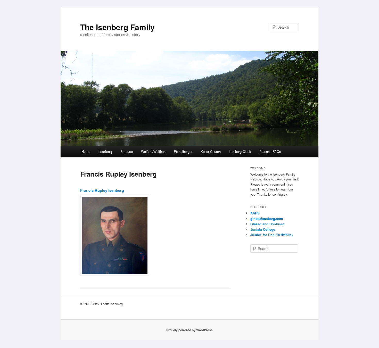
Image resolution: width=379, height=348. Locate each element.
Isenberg (105, 151)
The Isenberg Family (117, 26)
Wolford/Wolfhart (153, 151)
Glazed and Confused (267, 223)
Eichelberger (183, 151)
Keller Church (211, 151)
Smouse (126, 151)
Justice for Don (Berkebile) (271, 234)
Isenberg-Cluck (240, 151)
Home (85, 151)
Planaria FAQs (270, 151)
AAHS (255, 213)
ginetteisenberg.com (266, 218)
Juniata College (262, 229)
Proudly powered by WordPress (189, 330)
